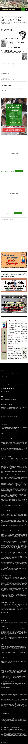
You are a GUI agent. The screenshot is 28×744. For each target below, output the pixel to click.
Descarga (19, 171)
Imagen (3, 22)
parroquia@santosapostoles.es (17, 614)
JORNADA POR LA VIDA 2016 (7, 79)
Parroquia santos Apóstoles (8, 9)
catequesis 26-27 (7, 171)
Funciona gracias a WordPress (6, 742)
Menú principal (26, 9)
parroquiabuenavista (20, 22)
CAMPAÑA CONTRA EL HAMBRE (8, 74)
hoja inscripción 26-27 (9, 213)
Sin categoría (4, 14)
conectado (13, 88)
